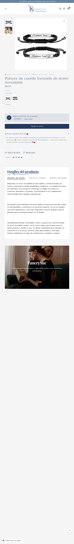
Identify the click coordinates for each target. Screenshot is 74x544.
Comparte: (8, 157)
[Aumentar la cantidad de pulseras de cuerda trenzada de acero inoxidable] (12, 108)
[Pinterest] (16, 157)
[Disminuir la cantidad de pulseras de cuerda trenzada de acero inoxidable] (6, 108)
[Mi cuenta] (64, 8)
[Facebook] (13, 157)
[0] (67, 8)
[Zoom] (64, 20)
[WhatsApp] (19, 157)
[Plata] (8, 98)
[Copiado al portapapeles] (21, 157)
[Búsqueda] (60, 8)
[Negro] (15, 98)
